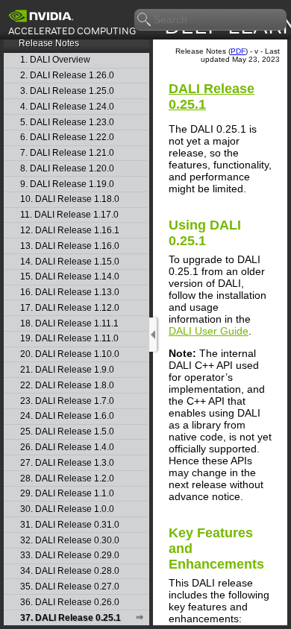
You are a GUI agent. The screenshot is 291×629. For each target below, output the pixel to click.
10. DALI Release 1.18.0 (69, 199)
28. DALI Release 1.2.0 (67, 479)
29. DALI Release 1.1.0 (67, 494)
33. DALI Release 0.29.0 (69, 555)
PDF (238, 51)
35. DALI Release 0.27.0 (69, 587)
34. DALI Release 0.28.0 (69, 571)
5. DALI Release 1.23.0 (67, 122)
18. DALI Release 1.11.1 (69, 324)
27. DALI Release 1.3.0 (67, 463)
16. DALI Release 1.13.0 (69, 292)
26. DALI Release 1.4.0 (67, 447)
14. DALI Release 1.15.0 (69, 262)
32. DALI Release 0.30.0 (69, 541)
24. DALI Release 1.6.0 (67, 416)
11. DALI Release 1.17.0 (69, 215)
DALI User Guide (208, 331)
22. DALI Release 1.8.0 (67, 386)
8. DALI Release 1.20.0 (67, 169)
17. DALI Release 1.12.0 (69, 308)
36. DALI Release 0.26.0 (69, 602)
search (144, 20)
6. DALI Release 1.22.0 (67, 137)
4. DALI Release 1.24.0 (67, 107)
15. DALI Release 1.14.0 (69, 277)
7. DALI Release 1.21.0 (67, 153)
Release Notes (49, 43)
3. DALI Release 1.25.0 (67, 91)
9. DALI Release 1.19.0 (67, 184)
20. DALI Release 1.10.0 (69, 354)
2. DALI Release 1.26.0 (67, 75)
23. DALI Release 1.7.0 (67, 401)
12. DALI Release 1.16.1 (69, 231)
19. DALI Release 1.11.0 (69, 339)
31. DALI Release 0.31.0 (69, 525)
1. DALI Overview (55, 60)
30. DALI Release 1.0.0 (67, 509)
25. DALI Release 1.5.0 (67, 432)
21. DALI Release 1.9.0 (67, 370)
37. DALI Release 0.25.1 (70, 618)
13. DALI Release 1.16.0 (69, 246)
